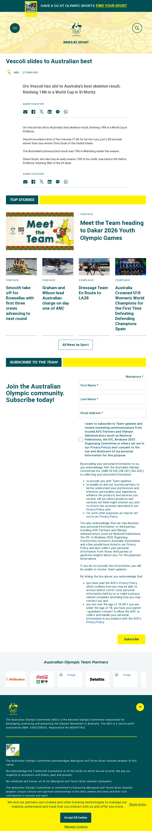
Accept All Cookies (75, 817)
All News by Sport (76, 345)
